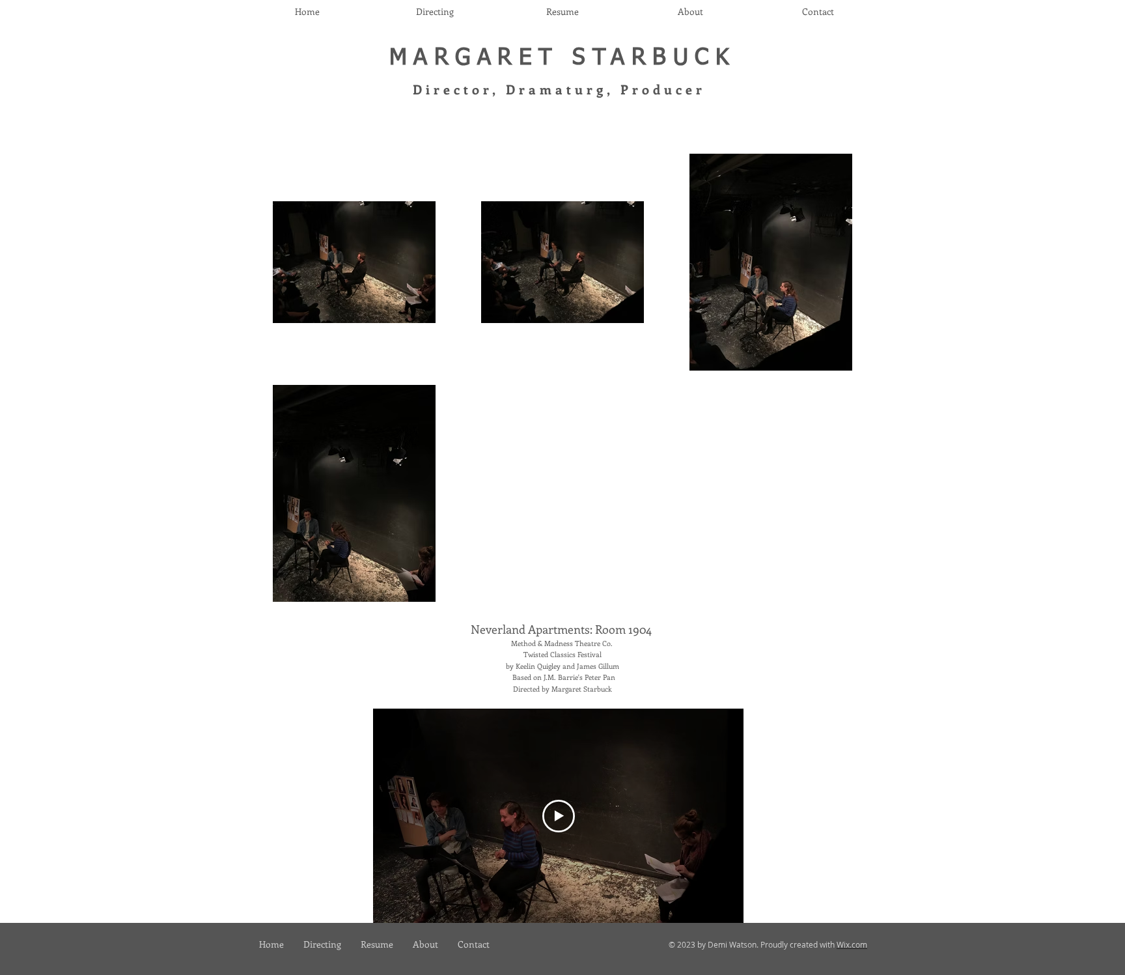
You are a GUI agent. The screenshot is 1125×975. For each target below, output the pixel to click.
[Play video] (558, 816)
